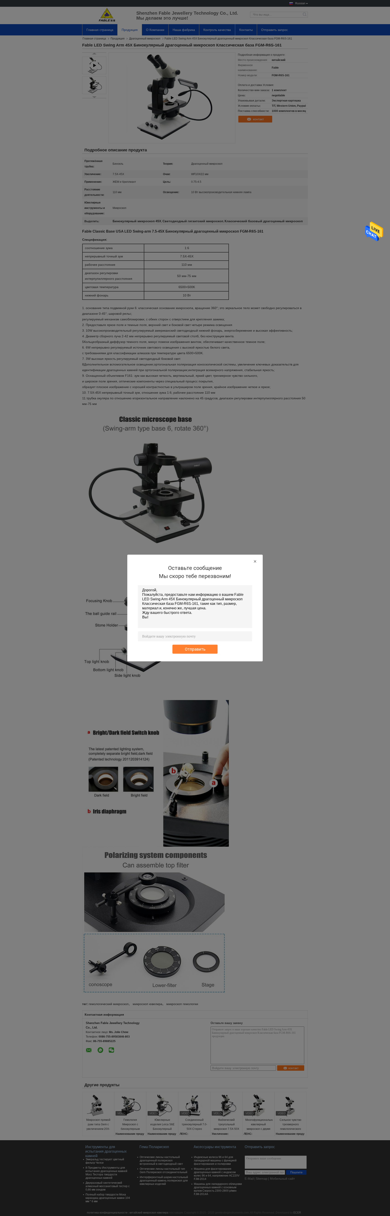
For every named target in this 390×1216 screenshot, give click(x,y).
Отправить (195, 649)
